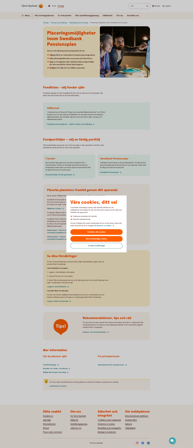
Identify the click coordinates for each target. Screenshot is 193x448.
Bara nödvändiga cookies (96, 239)
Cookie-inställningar (96, 245)
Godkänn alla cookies (96, 232)
